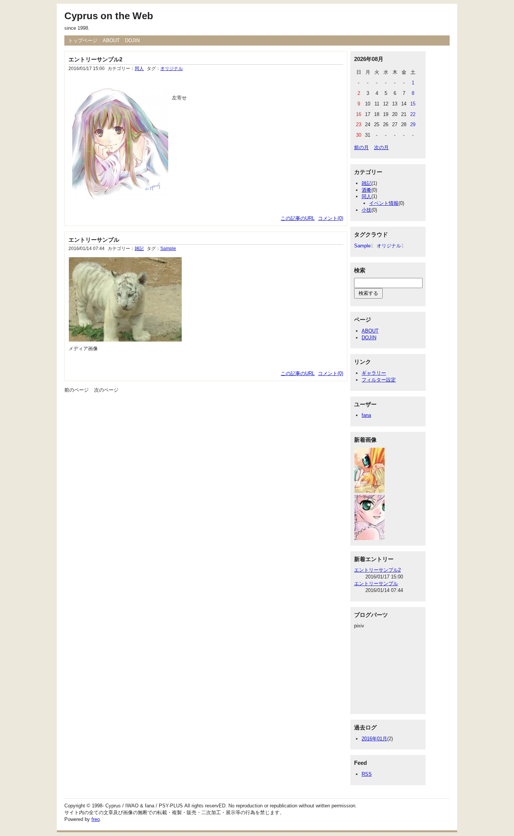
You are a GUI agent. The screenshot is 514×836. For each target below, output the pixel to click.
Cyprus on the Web (108, 16)
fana (366, 415)
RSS (367, 774)
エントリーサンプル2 (95, 59)
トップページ (82, 40)
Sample (168, 248)
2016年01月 (374, 738)
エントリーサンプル (93, 239)
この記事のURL (298, 218)
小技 (366, 210)
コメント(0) (330, 218)
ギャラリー (374, 373)
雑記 (139, 248)
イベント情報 (383, 203)
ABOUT (111, 40)
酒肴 (366, 190)
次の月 (381, 147)
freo (95, 819)
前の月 (361, 147)
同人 (139, 68)
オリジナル (171, 68)
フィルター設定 (379, 380)
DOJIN (132, 40)
